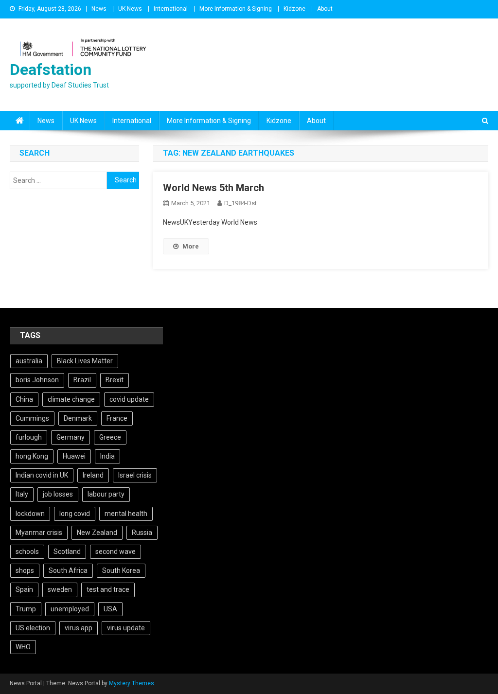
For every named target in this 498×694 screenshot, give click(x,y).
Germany (70, 437)
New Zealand (97, 532)
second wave (115, 551)
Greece (110, 437)
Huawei (74, 456)
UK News (130, 8)
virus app (78, 628)
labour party (106, 494)
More (190, 246)
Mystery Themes (131, 683)
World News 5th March (213, 188)
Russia (142, 532)
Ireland (93, 475)
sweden (60, 589)
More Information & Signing (235, 8)
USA (110, 609)
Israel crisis (135, 475)
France (117, 418)
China (24, 399)
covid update (129, 399)
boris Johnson (37, 380)
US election (33, 628)
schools (27, 551)
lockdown (30, 513)
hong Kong (32, 456)
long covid (74, 513)
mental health (126, 513)
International (171, 8)
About (325, 8)
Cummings (32, 418)
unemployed (70, 609)
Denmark (78, 418)
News (99, 8)
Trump (26, 609)
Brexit (115, 380)
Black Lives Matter (85, 361)
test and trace (108, 589)
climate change (71, 399)
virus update (126, 628)
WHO (23, 647)
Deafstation (50, 69)
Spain (24, 589)
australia (29, 361)
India (107, 456)
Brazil (82, 380)
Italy (22, 494)
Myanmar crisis (39, 532)
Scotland (67, 551)
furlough (29, 437)
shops (25, 570)
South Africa (68, 570)
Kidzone (294, 8)
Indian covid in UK (42, 475)
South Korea (121, 570)
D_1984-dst (240, 203)
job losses (58, 494)
